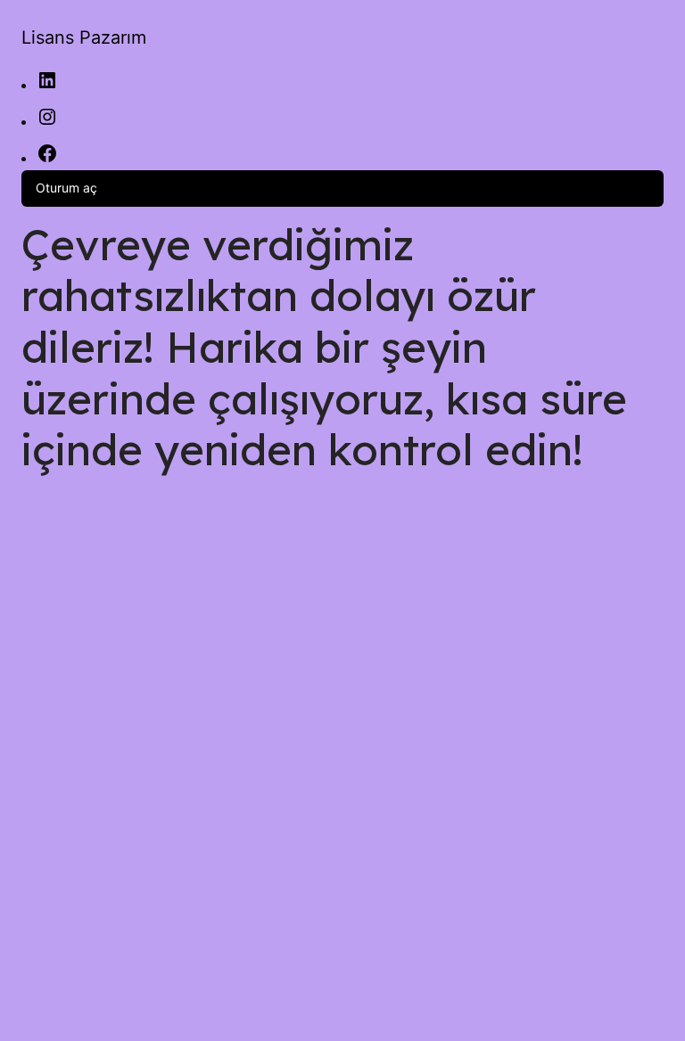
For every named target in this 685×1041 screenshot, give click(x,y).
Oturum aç (66, 187)
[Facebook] (47, 159)
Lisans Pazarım (83, 37)
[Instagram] (47, 122)
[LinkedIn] (47, 86)
